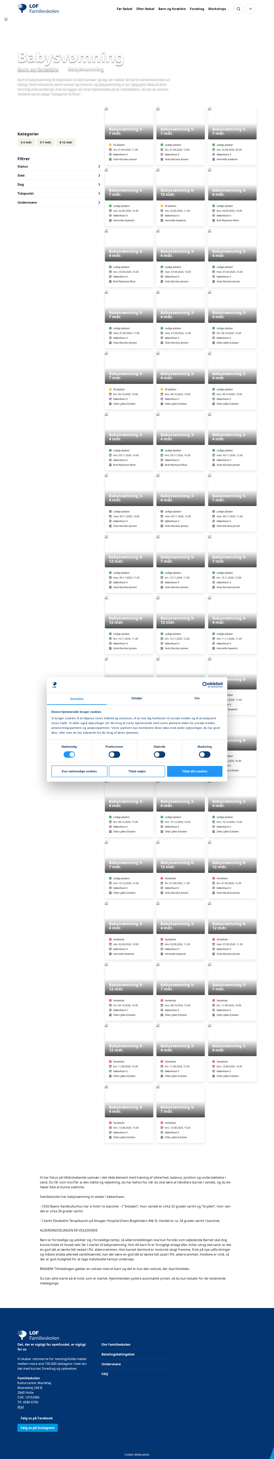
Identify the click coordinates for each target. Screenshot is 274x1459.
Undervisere (111, 1364)
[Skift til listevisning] (254, 101)
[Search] (238, 8)
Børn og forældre (172, 9)
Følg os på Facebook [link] (37, 1418)
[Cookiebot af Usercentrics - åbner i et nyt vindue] (205, 685)
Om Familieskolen (116, 1344)
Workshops (217, 9)
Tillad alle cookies (194, 771)
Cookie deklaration (137, 1454)
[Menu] (250, 8)
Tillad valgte (136, 771)
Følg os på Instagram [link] (38, 1428)
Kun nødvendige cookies (79, 771)
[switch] (114, 754)
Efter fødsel (145, 9)
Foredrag (197, 9)
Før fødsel (124, 9)
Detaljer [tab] (137, 698)
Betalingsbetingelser (118, 1354)
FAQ (104, 1374)
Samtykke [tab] (77, 698)
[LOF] (46, 9)
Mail (20, 1407)
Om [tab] (197, 698)
